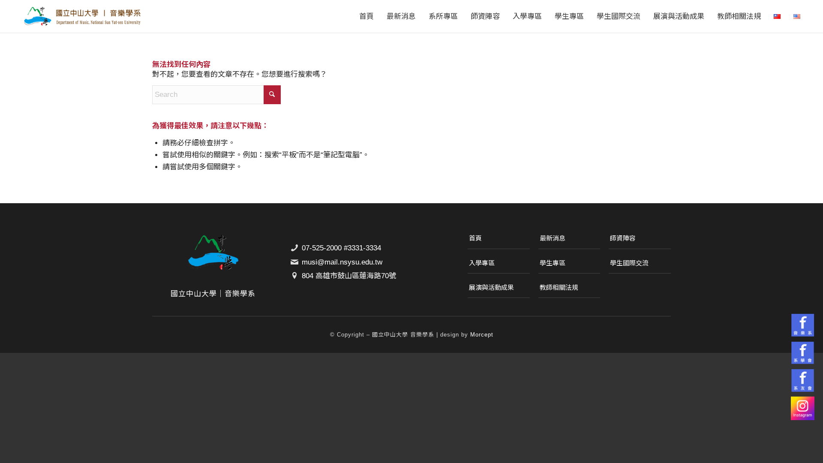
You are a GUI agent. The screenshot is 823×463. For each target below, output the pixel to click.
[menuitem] (366, 16)
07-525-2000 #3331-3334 (341, 248)
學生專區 (552, 263)
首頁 (475, 238)
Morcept (481, 334)
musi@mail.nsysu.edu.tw (342, 262)
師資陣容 (623, 238)
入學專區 (482, 263)
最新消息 (552, 238)
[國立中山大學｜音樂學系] (82, 16)
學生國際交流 (629, 263)
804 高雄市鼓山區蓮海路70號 (349, 276)
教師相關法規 (559, 287)
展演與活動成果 (491, 287)
